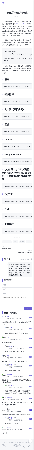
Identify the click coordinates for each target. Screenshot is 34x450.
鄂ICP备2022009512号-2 (23, 442)
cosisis (9, 427)
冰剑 (10, 327)
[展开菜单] (30, 441)
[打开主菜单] (30, 2)
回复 (30, 317)
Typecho (8, 445)
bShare (24, 24)
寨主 (8, 356)
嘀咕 (4, 2)
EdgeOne (25, 447)
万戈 (8, 316)
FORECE (9, 374)
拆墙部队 (9, 397)
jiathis (17, 24)
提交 (28, 308)
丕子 (8, 337)
